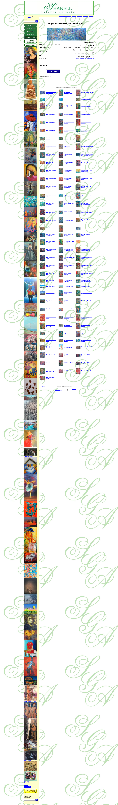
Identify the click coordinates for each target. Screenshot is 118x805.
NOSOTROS (79, 16)
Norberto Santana (27, 782)
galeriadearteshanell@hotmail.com (85, 58)
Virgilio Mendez (27, 760)
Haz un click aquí (58, 390)
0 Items (29, 17)
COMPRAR (74, 16)
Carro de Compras (27, 786)
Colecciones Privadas (28, 456)
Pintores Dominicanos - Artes (30, 701)
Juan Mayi (26, 781)
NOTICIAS (61, 16)
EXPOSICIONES (67, 16)
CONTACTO (85, 16)
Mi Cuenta (26, 785)
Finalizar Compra (27, 787)
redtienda (74, 389)
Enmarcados (91, 16)
